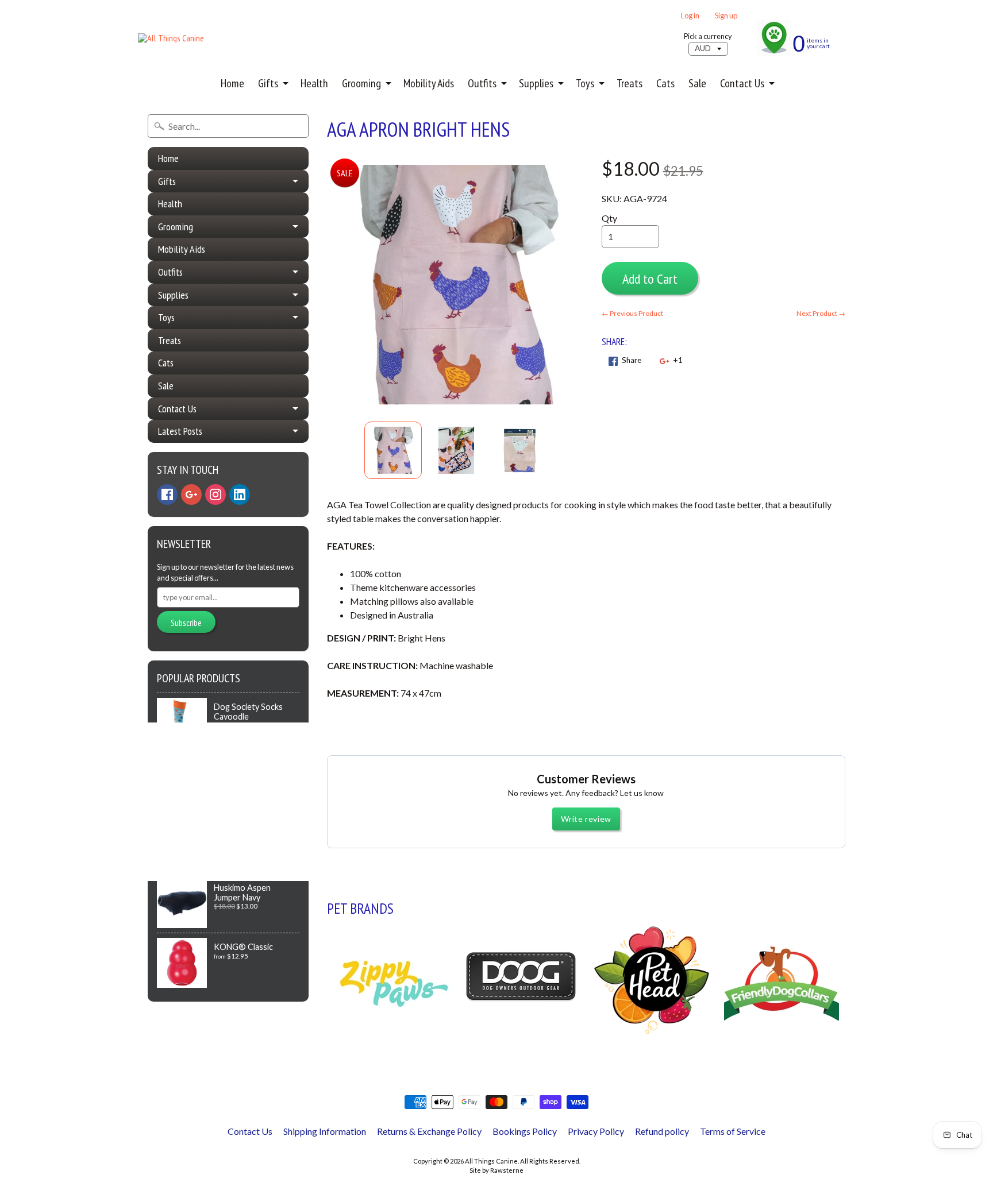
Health (314, 83)
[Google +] (191, 494)
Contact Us (742, 83)
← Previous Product (632, 313)
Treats (629, 83)
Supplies (536, 83)
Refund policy (662, 1131)
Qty (609, 217)
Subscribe (186, 622)
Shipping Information (324, 1131)
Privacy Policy (596, 1131)
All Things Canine (491, 1161)
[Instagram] (215, 494)
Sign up (726, 16)
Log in (690, 16)
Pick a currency (708, 36)
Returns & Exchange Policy (429, 1131)
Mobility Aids (428, 83)
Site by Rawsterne (496, 1170)
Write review (586, 819)
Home (232, 83)
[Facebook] (167, 494)
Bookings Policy (524, 1131)
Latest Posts (180, 431)
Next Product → (820, 313)
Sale (697, 83)
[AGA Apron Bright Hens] (393, 450)
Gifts (268, 83)
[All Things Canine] (171, 37)
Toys (585, 83)
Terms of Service (732, 1131)
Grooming (361, 83)
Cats (665, 83)
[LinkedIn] (239, 494)
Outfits (482, 83)
